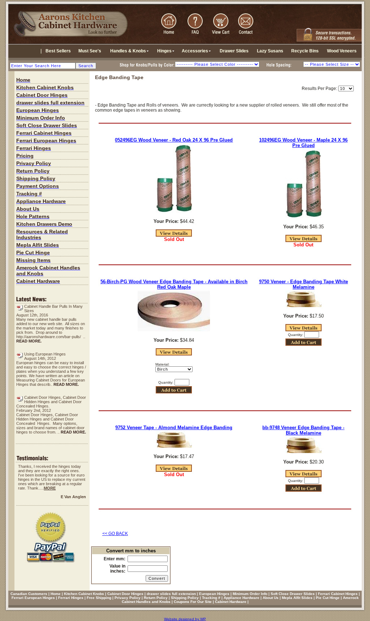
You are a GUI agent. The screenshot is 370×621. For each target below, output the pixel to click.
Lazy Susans (270, 50)
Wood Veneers (342, 50)
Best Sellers (58, 50)
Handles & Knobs (128, 50)
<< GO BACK (115, 533)
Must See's (89, 50)
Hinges (164, 50)
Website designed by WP (185, 619)
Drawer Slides (234, 50)
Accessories (195, 50)
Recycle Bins (305, 50)
